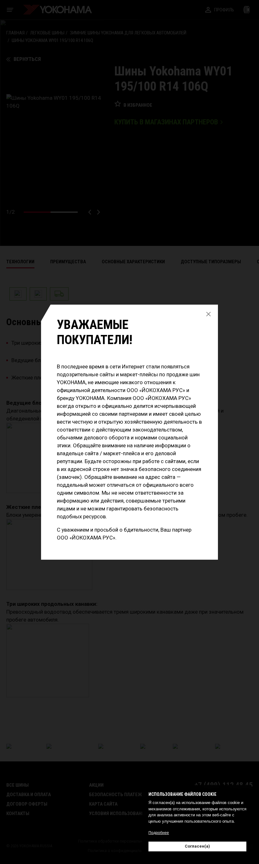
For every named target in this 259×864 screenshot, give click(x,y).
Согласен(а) (197, 846)
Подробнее (158, 833)
